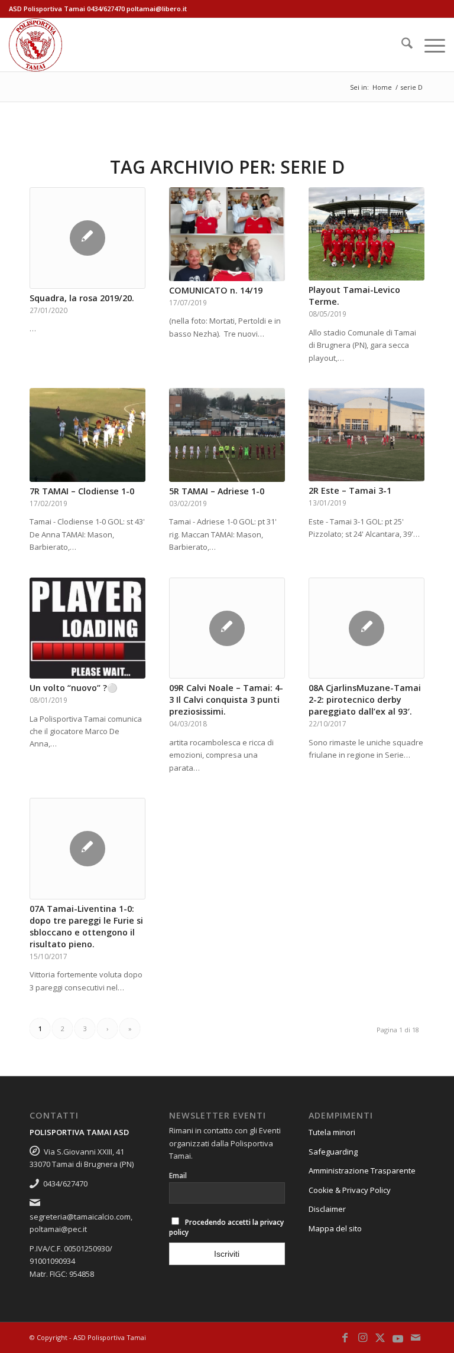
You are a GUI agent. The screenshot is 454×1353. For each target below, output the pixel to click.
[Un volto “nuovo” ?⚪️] (87, 628)
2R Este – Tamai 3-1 (350, 490)
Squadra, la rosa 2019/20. (82, 298)
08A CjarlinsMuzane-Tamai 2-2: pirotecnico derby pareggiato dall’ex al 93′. (365, 699)
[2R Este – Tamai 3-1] (366, 434)
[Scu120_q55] (35, 44)
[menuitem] (401, 44)
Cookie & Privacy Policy (350, 1190)
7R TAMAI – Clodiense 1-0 (82, 491)
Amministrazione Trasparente (362, 1170)
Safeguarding (333, 1151)
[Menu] (429, 44)
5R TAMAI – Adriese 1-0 (216, 491)
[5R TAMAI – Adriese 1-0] (227, 435)
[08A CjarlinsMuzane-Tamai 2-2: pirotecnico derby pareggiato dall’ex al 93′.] (366, 628)
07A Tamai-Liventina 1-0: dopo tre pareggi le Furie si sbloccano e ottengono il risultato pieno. (86, 926)
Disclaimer (327, 1209)
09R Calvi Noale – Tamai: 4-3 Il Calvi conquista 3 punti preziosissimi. (226, 699)
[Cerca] (401, 44)
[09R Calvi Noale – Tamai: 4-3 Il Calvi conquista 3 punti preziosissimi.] (227, 628)
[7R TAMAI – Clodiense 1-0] (87, 435)
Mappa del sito (335, 1228)
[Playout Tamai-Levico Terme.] (366, 234)
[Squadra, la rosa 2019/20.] (87, 238)
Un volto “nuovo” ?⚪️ (74, 687)
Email (178, 1176)
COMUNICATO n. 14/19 (215, 290)
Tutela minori (332, 1132)
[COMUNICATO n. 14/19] (227, 234)
